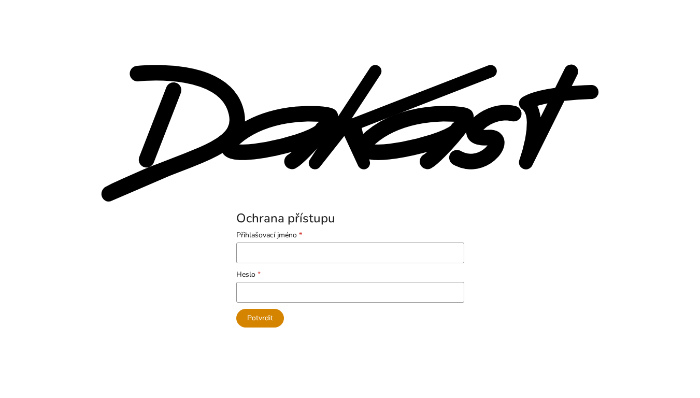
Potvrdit (260, 318)
